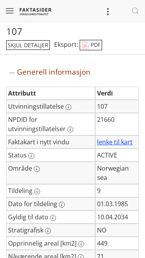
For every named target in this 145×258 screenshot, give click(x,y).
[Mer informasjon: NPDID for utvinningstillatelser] (70, 129)
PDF (95, 44)
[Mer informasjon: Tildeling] (37, 191)
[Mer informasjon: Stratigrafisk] (48, 231)
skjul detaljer (28, 45)
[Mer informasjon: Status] (31, 156)
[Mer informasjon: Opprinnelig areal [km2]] (81, 244)
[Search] (135, 11)
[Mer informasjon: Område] (37, 169)
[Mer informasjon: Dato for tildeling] (62, 205)
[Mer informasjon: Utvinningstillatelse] (68, 107)
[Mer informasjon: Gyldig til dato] (53, 218)
